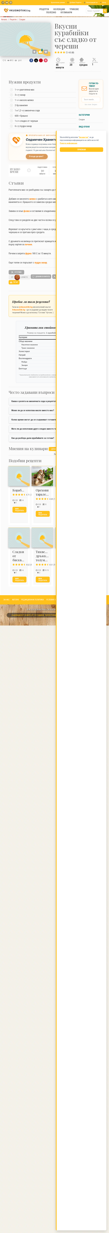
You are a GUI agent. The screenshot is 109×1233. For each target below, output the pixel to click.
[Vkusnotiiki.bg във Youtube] (7, 2)
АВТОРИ (15, 599)
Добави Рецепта (75, 2)
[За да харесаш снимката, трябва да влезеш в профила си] (46, 52)
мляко (32, 198)
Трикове (74, 9)
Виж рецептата (19, 510)
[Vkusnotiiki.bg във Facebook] (3, 2)
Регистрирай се (91, 2)
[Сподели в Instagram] (46, 60)
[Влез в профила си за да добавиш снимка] (34, 52)
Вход (104, 2)
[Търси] (105, 11)
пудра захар (41, 262)
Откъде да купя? (36, 156)
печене (28, 244)
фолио (26, 211)
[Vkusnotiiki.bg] (10, 2)
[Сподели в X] (36, 60)
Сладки (82, 119)
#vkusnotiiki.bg (18, 310)
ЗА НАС (6, 599)
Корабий (19, 490)
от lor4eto (19, 277)
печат (15, 282)
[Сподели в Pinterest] (41, 60)
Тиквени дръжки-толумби (43, 556)
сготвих (18, 272)
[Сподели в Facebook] (31, 60)
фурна (28, 253)
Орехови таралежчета (45, 492)
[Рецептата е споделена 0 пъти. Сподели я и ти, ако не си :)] (16, 60)
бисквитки (83, 137)
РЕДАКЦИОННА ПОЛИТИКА (32, 599)
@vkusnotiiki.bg (25, 307)
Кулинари (66, 12)
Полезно (51, 12)
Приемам (81, 150)
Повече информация (68, 143)
